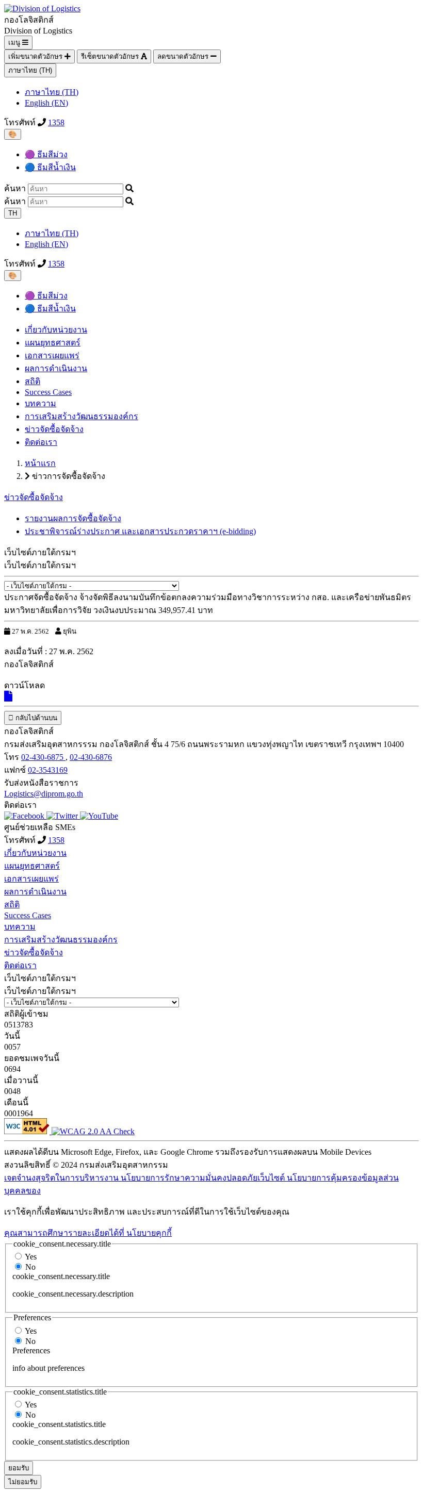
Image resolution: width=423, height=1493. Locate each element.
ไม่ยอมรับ (22, 1482)
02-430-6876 (91, 757)
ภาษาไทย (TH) (30, 70)
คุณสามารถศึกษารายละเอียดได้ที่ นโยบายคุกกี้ (88, 1233)
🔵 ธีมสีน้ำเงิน (50, 167)
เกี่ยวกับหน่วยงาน (56, 329)
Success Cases (48, 392)
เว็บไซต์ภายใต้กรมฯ (40, 565)
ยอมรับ (18, 1468)
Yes (31, 1256)
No (30, 1267)
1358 (56, 122)
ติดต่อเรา (41, 442)
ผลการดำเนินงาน (56, 368)
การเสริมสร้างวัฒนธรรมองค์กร (81, 416)
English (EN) (46, 102)
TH (12, 213)
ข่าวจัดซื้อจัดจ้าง (54, 429)
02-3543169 (48, 770)
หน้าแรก (40, 463)
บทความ (40, 403)
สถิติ (32, 381)
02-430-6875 (43, 757)
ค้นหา (15, 188)
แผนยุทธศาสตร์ (52, 342)
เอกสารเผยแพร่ (52, 355)
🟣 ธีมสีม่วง (46, 154)
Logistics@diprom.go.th (43, 793)
